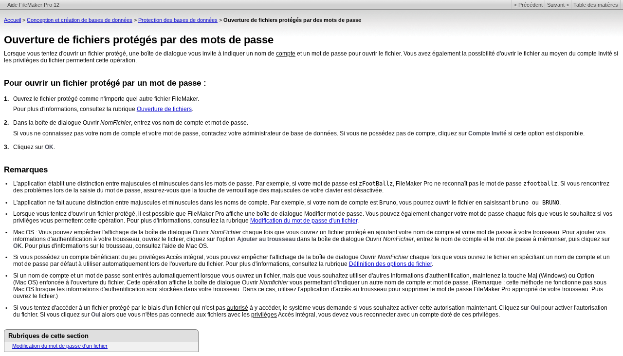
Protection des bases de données (178, 20)
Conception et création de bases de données (79, 20)
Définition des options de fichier (390, 264)
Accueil (12, 20)
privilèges (264, 314)
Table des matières (595, 5)
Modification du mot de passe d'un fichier (303, 220)
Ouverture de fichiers (164, 109)
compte (285, 53)
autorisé (237, 307)
